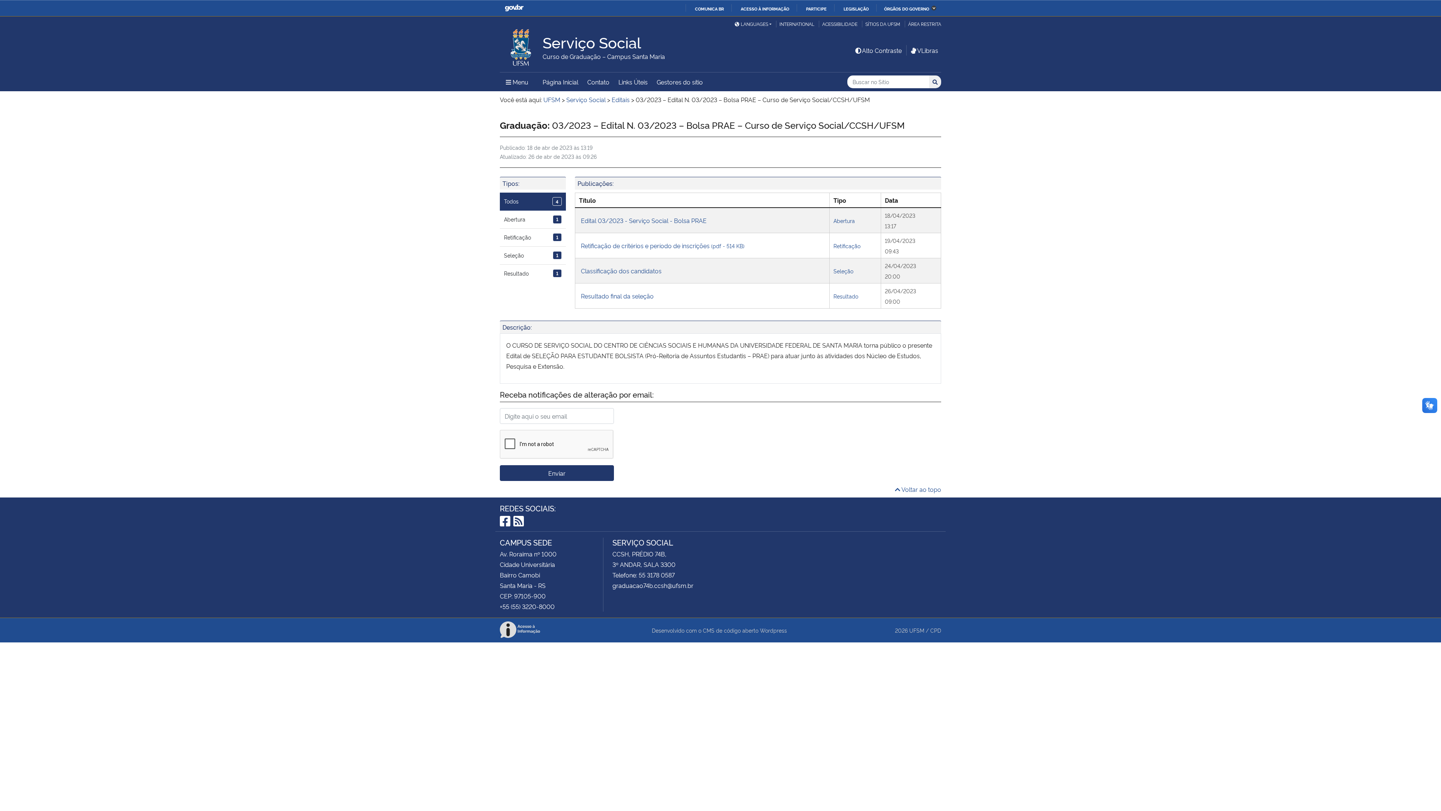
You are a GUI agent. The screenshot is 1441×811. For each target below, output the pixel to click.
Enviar (557, 473)
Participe (816, 9)
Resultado (531, 273)
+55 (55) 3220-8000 (527, 606)
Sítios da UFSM (882, 24)
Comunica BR (709, 9)
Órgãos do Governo (906, 9)
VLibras (927, 50)
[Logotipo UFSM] (521, 45)
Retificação (531, 237)
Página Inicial (560, 82)
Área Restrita (924, 24)
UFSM (916, 630)
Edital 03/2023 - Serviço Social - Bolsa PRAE (644, 220)
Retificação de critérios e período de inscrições (663, 245)
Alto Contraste (882, 50)
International (796, 24)
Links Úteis (633, 82)
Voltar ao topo (920, 489)
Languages (754, 24)
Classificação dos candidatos (621, 271)
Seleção (531, 255)
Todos (531, 201)
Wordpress (773, 630)
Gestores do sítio (680, 82)
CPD (935, 630)
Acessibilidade (839, 24)
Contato (598, 82)
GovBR (514, 8)
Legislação (856, 9)
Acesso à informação (765, 9)
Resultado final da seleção (617, 296)
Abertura (531, 219)
